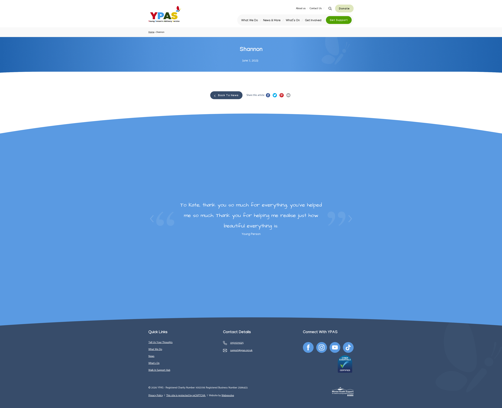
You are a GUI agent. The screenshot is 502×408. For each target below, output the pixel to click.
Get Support (339, 20)
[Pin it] (281, 95)
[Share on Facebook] (268, 95)
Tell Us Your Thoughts (160, 342)
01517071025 (237, 343)
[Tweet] (275, 95)
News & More (272, 20)
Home (151, 32)
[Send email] (288, 95)
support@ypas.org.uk (241, 350)
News (151, 356)
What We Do (249, 20)
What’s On (293, 20)
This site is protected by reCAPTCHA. (186, 395)
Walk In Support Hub (159, 370)
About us (301, 8)
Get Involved (313, 20)
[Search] (329, 8)
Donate (344, 9)
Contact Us (316, 8)
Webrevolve (227, 395)
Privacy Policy (155, 395)
